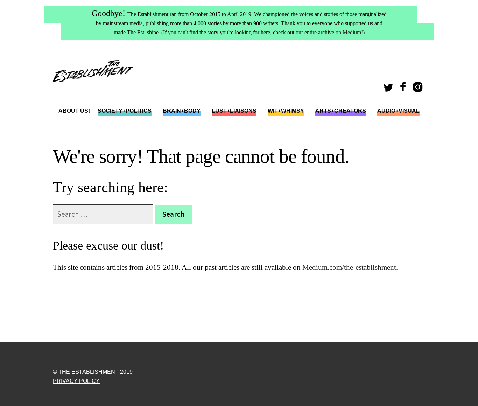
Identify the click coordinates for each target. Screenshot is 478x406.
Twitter (389, 89)
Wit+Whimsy (286, 111)
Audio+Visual (398, 111)
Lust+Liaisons (234, 111)
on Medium (348, 32)
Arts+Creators (340, 111)
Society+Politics (125, 111)
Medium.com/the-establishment (349, 267)
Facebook (403, 89)
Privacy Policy (76, 381)
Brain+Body (182, 111)
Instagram (419, 89)
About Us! (74, 111)
